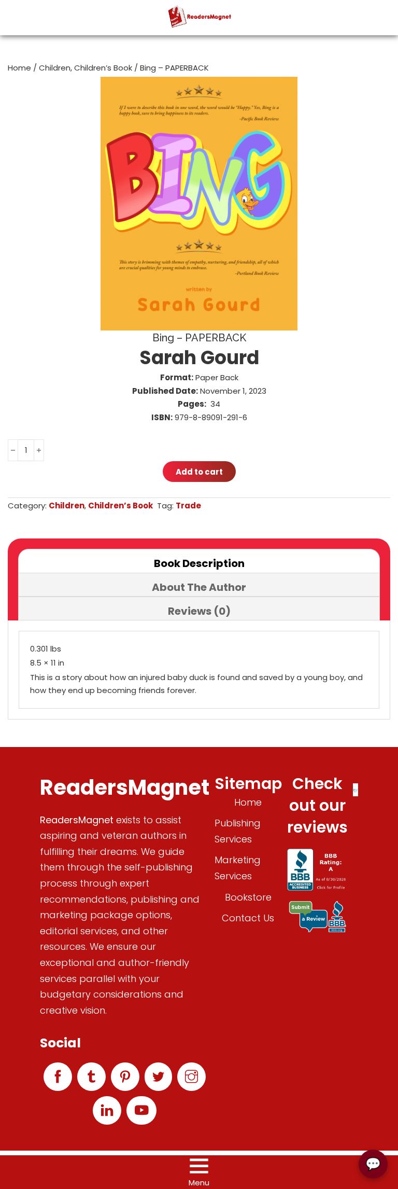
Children (54, 67)
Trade (188, 505)
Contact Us (248, 917)
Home (19, 67)
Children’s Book (103, 67)
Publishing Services (238, 831)
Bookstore (248, 897)
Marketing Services (238, 867)
